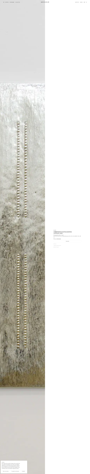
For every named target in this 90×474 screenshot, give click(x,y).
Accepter (23, 471)
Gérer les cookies (6, 471)
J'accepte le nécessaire (15, 471)
